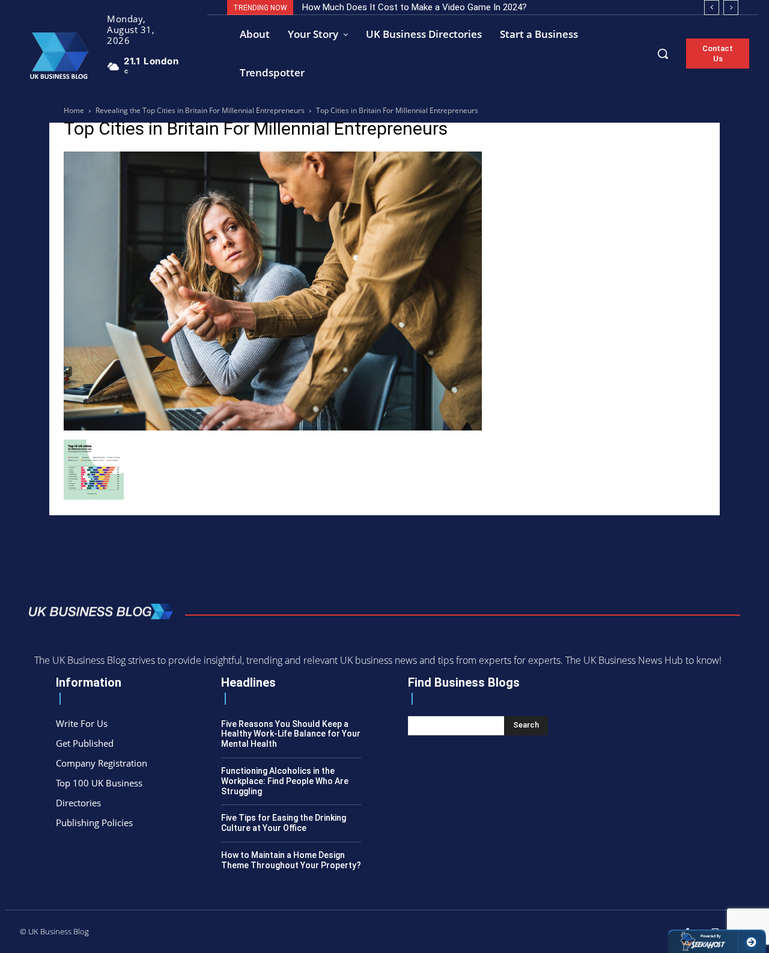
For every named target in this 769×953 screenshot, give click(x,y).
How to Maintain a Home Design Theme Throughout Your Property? (291, 860)
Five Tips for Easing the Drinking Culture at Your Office (283, 823)
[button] (662, 53)
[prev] (711, 7)
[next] (730, 7)
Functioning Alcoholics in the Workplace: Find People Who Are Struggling (284, 781)
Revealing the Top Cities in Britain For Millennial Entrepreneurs (200, 110)
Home (74, 110)
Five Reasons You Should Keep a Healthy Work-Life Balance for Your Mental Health (290, 734)
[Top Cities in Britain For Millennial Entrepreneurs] (273, 427)
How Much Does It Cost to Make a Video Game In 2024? (414, 7)
